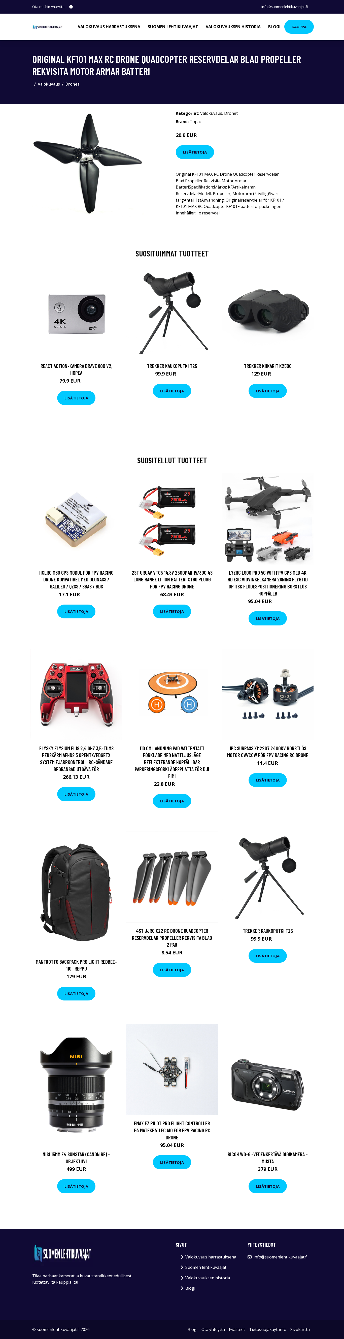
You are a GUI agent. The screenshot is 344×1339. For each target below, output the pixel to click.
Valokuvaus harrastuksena (109, 26)
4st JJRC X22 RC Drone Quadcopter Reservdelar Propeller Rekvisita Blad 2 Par (172, 937)
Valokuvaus (49, 84)
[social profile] (71, 7)
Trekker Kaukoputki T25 (172, 366)
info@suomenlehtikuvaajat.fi (284, 6)
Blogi (274, 26)
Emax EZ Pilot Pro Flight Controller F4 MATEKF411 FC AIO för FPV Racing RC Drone (172, 1130)
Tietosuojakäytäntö (267, 1329)
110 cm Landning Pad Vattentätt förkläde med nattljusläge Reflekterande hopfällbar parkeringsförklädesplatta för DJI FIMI (172, 762)
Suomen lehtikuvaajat (173, 26)
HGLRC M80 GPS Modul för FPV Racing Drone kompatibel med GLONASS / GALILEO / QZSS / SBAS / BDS (76, 579)
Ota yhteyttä (213, 1329)
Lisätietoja (195, 152)
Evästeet (237, 1329)
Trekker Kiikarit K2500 (268, 366)
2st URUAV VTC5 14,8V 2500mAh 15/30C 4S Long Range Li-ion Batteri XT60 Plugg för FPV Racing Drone (172, 579)
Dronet (72, 84)
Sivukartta (300, 1329)
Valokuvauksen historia (233, 26)
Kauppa (299, 26)
